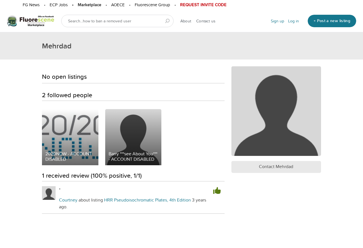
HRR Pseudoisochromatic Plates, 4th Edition (148, 200)
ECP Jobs (59, 5)
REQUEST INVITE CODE (203, 5)
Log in (293, 21)
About (185, 21)
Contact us (206, 21)
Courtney (68, 200)
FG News (31, 5)
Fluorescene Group (152, 5)
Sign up (277, 21)
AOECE (118, 5)
